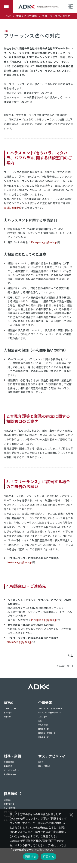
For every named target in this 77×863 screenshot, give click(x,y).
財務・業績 (12, 755)
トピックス (8, 712)
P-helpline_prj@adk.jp (44, 242)
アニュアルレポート (11, 770)
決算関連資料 (9, 762)
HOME (7, 16)
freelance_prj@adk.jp (19, 562)
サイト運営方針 (10, 808)
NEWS (8, 702)
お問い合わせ (9, 804)
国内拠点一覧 (43, 729)
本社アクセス (43, 725)
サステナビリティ (51, 755)
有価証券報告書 (10, 774)
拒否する (48, 856)
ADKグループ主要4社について (49, 712)
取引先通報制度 (13, 207)
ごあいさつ (42, 716)
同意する (30, 856)
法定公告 (7, 800)
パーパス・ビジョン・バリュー (50, 708)
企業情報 (45, 702)
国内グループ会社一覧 (46, 733)
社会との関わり (44, 766)
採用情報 (11, 793)
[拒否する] (71, 814)
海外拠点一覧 (43, 737)
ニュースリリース (11, 708)
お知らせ (7, 716)
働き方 (40, 762)
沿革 (40, 721)
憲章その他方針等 (26, 16)
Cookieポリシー (22, 849)
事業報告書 (8, 766)
